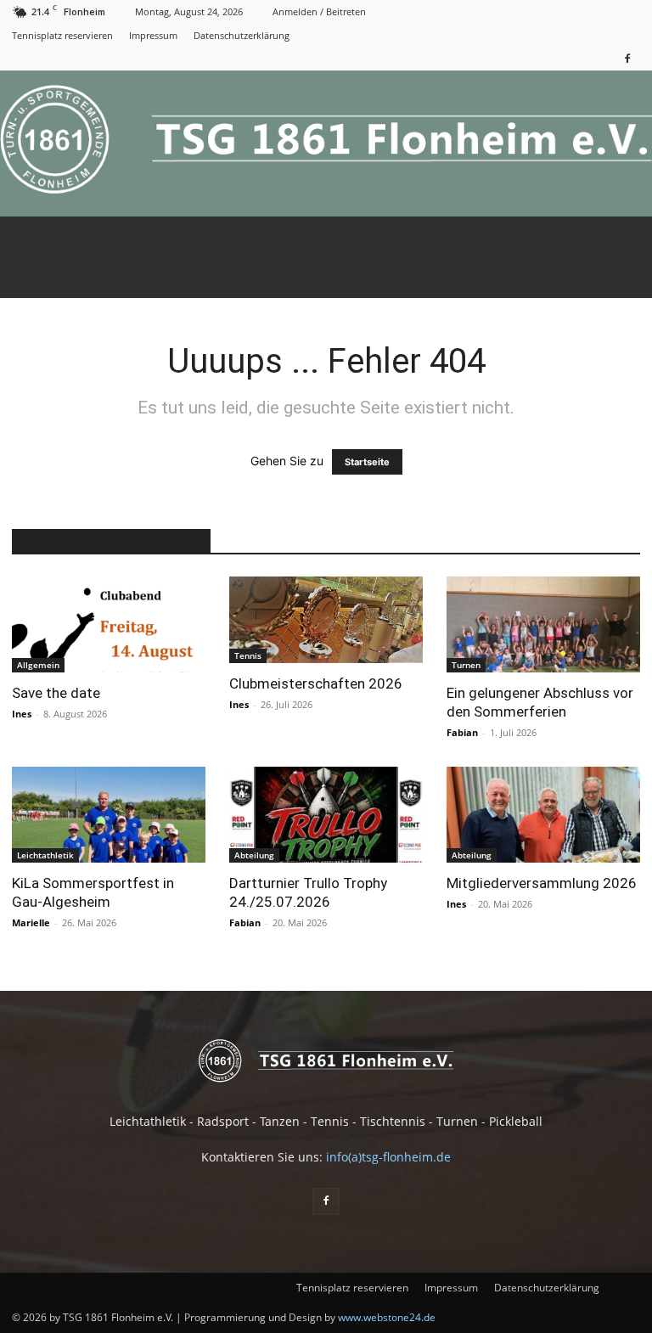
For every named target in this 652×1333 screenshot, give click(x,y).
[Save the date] (108, 624)
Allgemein (38, 665)
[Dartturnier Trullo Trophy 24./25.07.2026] (326, 815)
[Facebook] (627, 58)
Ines (21, 713)
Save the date (56, 692)
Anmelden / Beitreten (319, 11)
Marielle (31, 922)
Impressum (153, 35)
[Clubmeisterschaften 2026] (326, 620)
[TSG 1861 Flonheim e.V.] (326, 143)
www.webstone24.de (387, 1317)
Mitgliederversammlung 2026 (542, 883)
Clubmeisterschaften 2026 (315, 683)
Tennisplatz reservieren (62, 35)
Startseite (367, 462)
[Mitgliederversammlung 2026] (543, 815)
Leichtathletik (45, 855)
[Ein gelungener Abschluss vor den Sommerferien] (543, 624)
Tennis (247, 655)
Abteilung (254, 855)
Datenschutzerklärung (241, 35)
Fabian (462, 732)
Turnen (466, 665)
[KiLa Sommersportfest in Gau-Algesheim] (108, 815)
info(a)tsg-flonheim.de (388, 1157)
